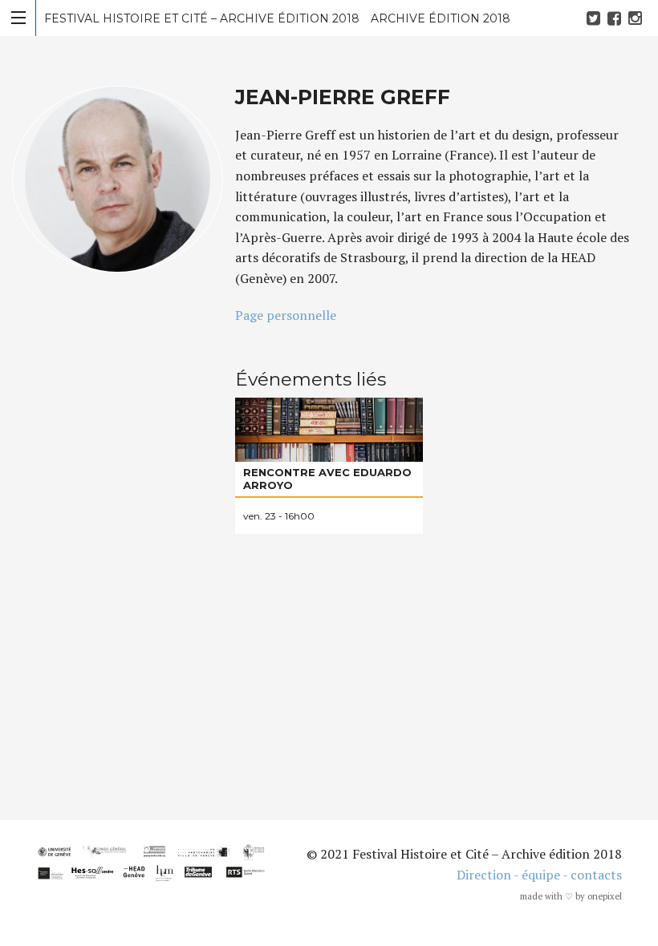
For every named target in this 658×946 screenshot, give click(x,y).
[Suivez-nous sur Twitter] (595, 18)
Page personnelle (285, 315)
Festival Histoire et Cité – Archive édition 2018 (277, 18)
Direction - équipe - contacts (539, 874)
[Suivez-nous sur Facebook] (616, 18)
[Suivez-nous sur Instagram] (637, 18)
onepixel (604, 896)
